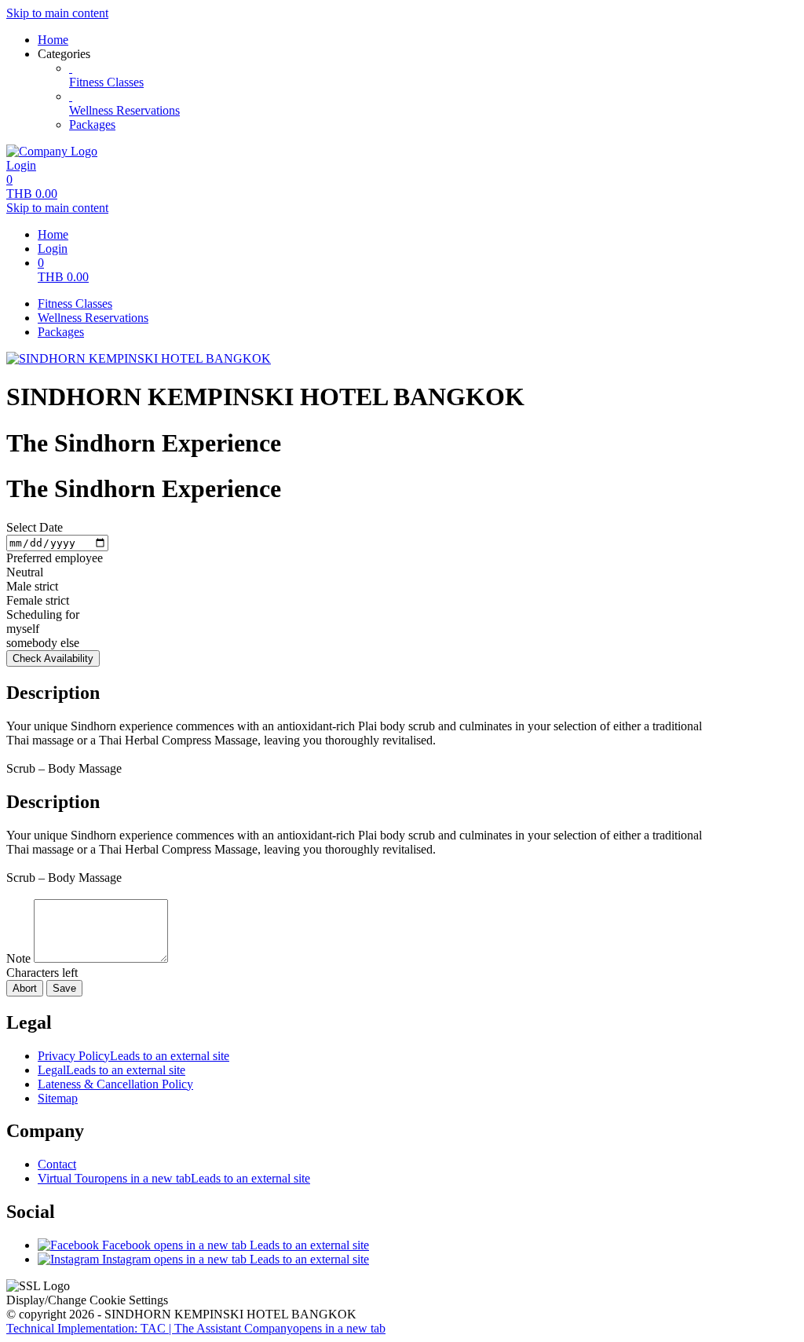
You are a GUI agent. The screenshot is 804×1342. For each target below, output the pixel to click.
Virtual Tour (174, 1178)
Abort (25, 988)
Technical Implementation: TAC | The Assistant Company (196, 1328)
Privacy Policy (133, 1055)
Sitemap (58, 1098)
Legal (111, 1070)
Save (64, 988)
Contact (57, 1164)
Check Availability (53, 658)
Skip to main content (57, 13)
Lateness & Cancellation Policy (115, 1084)
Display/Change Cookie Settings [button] (87, 1300)
